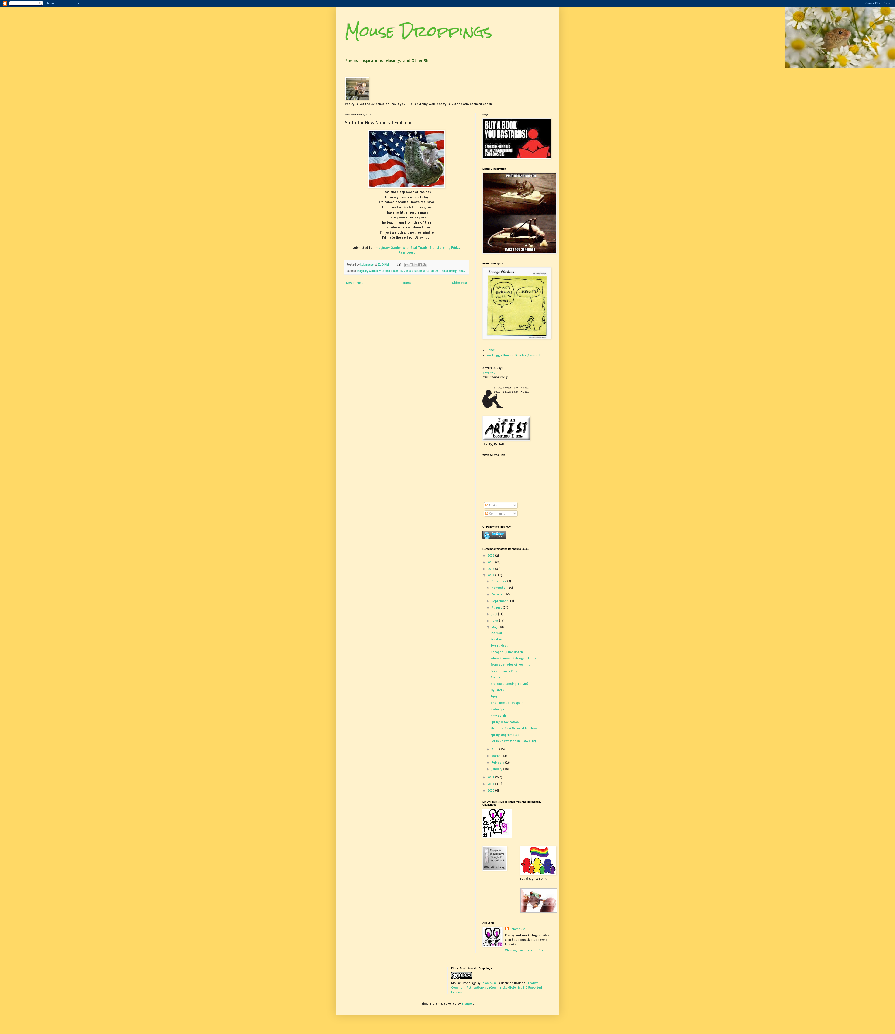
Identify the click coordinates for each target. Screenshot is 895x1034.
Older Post (459, 282)
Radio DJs (497, 709)
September (500, 601)
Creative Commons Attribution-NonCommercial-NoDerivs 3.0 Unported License (496, 987)
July (495, 614)
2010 (491, 790)
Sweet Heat (499, 645)
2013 (491, 575)
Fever (495, 696)
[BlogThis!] (411, 265)
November (499, 587)
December (499, 581)
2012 (491, 777)
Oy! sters (497, 690)
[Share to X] (415, 265)
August (497, 607)
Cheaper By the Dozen (507, 652)
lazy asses (406, 271)
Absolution (498, 677)
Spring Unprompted (505, 735)
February (498, 762)
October (498, 594)
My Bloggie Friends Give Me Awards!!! (513, 355)
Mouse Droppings (418, 31)
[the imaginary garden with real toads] (538, 912)
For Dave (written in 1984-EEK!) (513, 741)
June (495, 620)
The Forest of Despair (507, 703)
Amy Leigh (498, 715)
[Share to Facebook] (420, 265)
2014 (491, 569)
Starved (496, 633)
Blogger (467, 1003)
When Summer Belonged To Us (513, 658)
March (496, 755)
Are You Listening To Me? (510, 683)
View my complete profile (524, 950)
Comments (496, 513)
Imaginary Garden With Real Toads (400, 248)
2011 (491, 784)
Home (407, 282)
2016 (491, 555)
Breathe (496, 639)
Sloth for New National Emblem (514, 728)
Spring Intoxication (505, 722)
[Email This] (406, 265)
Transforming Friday (452, 271)
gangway (488, 372)
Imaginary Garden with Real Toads (378, 271)
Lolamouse (518, 929)
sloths (435, 271)
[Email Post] (398, 264)
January (497, 769)
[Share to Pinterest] (424, 265)
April (495, 749)
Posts (492, 505)
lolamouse (489, 983)
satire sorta (421, 271)
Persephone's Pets (504, 671)
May (495, 627)
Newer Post (354, 282)
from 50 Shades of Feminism (512, 664)
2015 (491, 562)
